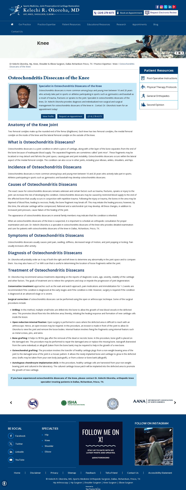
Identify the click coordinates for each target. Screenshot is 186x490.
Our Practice (25, 24)
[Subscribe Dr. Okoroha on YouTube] (174, 7)
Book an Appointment (131, 12)
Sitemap (72, 472)
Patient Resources (71, 24)
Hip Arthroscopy (60, 482)
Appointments (140, 24)
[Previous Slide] (176, 53)
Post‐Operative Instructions (162, 78)
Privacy (54, 472)
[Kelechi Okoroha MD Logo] (44, 10)
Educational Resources (98, 24)
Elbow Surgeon (126, 482)
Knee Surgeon (110, 482)
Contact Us (17, 31)
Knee (43, 43)
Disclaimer (35, 472)
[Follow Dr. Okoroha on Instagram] (161, 7)
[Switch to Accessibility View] (4, 483)
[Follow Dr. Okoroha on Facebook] (157, 7)
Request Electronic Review (163, 12)
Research (121, 24)
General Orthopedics (158, 96)
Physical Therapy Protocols (162, 87)
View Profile (48, 116)
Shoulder (49, 445)
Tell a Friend (111, 472)
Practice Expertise (46, 24)
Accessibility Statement (160, 472)
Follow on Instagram (151, 423)
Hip (47, 434)
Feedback (91, 472)
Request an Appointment (70, 116)
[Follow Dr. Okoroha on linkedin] (170, 7)
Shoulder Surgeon (92, 482)
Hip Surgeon (76, 482)
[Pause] (179, 53)
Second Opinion (155, 104)
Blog (155, 24)
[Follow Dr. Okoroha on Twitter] (166, 7)
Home (11, 24)
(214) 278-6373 (106, 12)
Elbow (48, 451)
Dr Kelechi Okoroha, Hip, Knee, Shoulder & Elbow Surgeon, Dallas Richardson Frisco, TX (50, 63)
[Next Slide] (182, 53)
